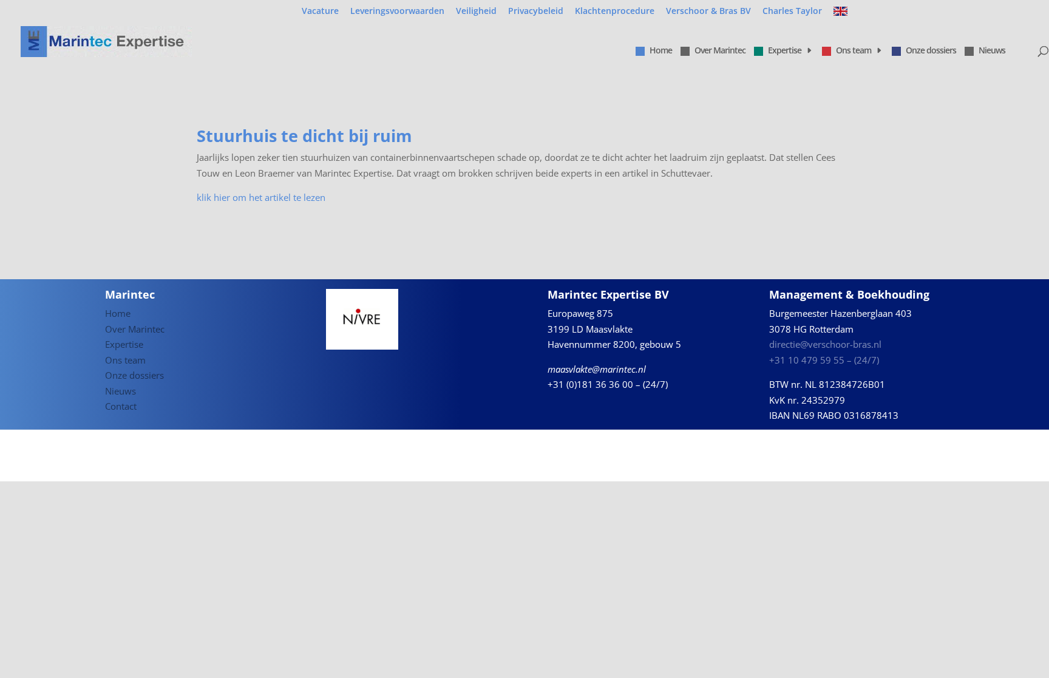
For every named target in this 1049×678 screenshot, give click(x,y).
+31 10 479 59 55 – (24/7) (824, 360)
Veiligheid (476, 11)
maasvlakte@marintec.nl (597, 369)
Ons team (853, 51)
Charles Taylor (792, 11)
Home (661, 51)
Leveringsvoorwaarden (397, 11)
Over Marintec (719, 51)
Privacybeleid (535, 11)
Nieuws (992, 51)
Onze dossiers (931, 51)
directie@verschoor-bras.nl (825, 344)
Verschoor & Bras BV (708, 11)
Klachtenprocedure (614, 11)
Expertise (784, 51)
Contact (121, 406)
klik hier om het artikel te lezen (261, 197)
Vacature (320, 11)
